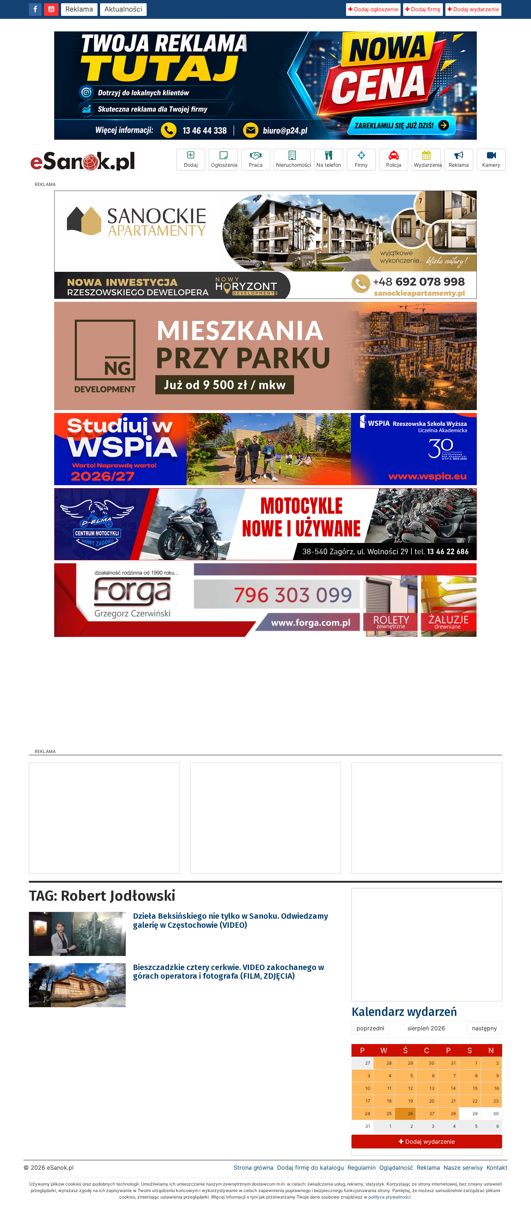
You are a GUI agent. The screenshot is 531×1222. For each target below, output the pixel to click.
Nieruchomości (293, 165)
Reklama (79, 9)
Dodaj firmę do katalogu (310, 1167)
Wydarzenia (427, 165)
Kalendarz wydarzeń (404, 1012)
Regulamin (361, 1167)
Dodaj (191, 165)
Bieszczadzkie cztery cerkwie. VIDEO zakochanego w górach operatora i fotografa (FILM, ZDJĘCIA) (228, 971)
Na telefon (328, 165)
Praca (256, 165)
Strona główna (253, 1167)
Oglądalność (396, 1167)
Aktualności (123, 9)
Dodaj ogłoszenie (375, 9)
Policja (393, 165)
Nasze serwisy (463, 1167)
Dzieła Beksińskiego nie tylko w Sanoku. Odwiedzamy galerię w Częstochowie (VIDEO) (230, 920)
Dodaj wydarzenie (475, 9)
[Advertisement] (265, 690)
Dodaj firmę (425, 9)
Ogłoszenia (224, 165)
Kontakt (497, 1167)
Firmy (361, 165)
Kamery (491, 165)
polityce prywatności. (390, 1197)
